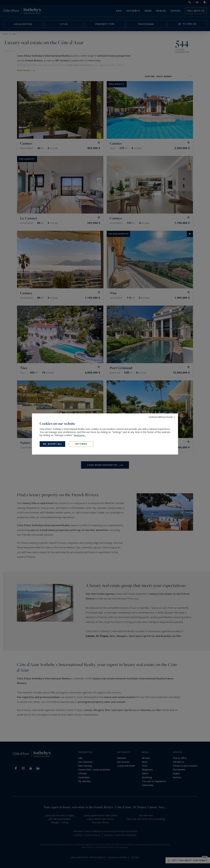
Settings (81, 444)
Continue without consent (160, 417)
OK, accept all (52, 444)
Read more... (80, 435)
